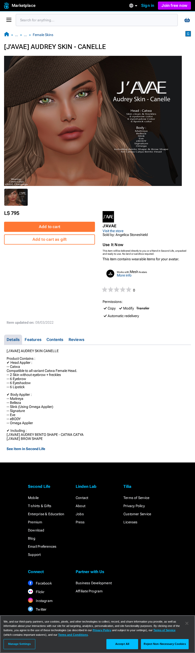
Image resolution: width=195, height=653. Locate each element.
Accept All (122, 643)
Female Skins (43, 35)
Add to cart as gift (49, 239)
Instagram (44, 601)
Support (34, 555)
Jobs (80, 514)
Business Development (94, 583)
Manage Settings (19, 643)
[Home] (6, 35)
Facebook (43, 583)
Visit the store (113, 231)
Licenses (130, 522)
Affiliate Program (89, 591)
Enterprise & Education (46, 514)
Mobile (33, 498)
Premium (35, 522)
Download (36, 530)
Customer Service (137, 514)
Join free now (174, 5)
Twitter (41, 609)
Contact (82, 498)
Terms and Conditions (73, 634)
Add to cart (49, 226)
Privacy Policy (134, 506)
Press (80, 522)
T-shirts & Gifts (39, 506)
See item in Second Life (26, 449)
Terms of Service (136, 498)
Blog (31, 538)
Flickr (39, 592)
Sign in (147, 5)
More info (124, 275)
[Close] (186, 623)
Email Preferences (42, 546)
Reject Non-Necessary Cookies (165, 643)
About (80, 506)
